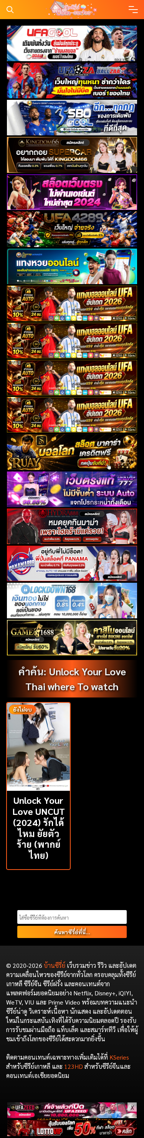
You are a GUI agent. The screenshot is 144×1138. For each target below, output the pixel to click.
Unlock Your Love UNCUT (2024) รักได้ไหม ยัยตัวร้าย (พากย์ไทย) (38, 827)
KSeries (119, 1057)
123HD (73, 1066)
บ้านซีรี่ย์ (54, 965)
